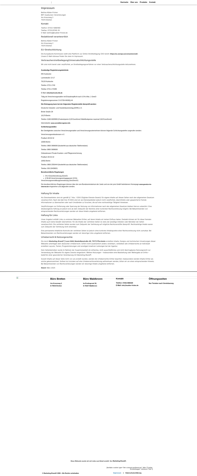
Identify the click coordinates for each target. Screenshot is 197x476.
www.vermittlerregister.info (60, 123)
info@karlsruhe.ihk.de (54, 93)
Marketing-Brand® (119, 461)
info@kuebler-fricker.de (130, 285)
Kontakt (152, 2)
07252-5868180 (128, 283)
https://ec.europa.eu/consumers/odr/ (124, 54)
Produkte (143, 2)
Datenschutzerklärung (133, 473)
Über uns (134, 2)
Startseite (124, 2)
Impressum (117, 473)
